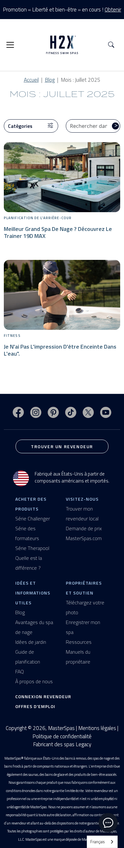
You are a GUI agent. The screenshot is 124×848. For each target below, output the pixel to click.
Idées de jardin (30, 642)
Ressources (79, 642)
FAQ (19, 671)
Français (97, 841)
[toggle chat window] (108, 822)
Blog (50, 80)
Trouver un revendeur (62, 446)
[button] (111, 45)
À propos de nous (34, 681)
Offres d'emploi (35, 706)
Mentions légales (97, 728)
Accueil (31, 80)
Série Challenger (32, 518)
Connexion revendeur (43, 696)
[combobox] (102, 842)
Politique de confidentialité (62, 736)
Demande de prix (84, 528)
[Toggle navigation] (10, 45)
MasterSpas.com (84, 538)
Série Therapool (32, 548)
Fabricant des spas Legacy (62, 744)
